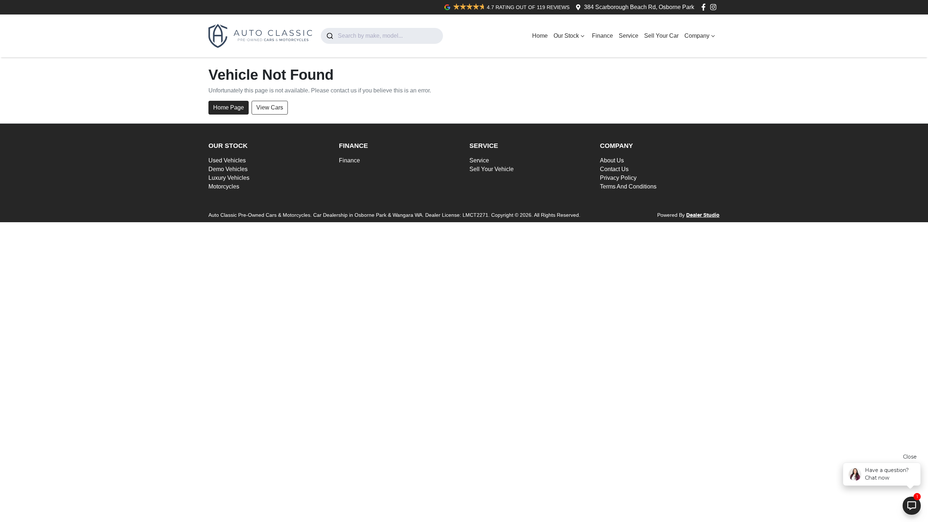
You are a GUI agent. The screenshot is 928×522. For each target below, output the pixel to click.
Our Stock (566, 36)
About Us (612, 160)
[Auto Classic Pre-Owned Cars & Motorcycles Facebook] (705, 7)
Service (628, 36)
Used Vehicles (227, 160)
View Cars (269, 107)
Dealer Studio (703, 215)
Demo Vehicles (228, 169)
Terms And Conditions (628, 186)
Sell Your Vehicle (491, 169)
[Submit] (329, 36)
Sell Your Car (661, 36)
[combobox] (382, 36)
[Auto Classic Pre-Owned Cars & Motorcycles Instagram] (715, 7)
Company (696, 36)
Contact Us (614, 169)
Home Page (228, 107)
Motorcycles (223, 186)
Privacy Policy (618, 178)
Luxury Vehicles (228, 178)
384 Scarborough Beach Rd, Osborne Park (639, 7)
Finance (602, 36)
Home (540, 36)
